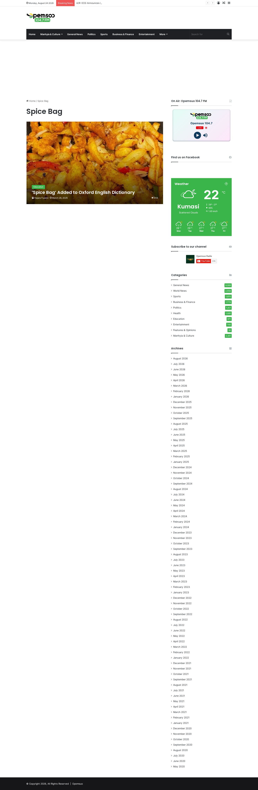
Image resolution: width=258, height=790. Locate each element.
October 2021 (180, 674)
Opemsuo (77, 783)
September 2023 (182, 548)
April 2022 (179, 641)
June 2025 (179, 434)
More (162, 34)
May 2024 (179, 505)
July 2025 (178, 429)
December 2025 (182, 402)
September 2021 (182, 679)
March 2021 (180, 712)
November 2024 (182, 472)
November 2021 (182, 668)
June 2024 (179, 500)
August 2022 (180, 619)
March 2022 (180, 646)
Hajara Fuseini (41, 198)
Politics (91, 34)
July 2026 (178, 364)
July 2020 (178, 755)
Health (177, 313)
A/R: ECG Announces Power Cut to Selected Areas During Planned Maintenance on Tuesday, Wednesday (134, 3)
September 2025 (182, 418)
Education (178, 318)
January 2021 (180, 723)
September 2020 (182, 744)
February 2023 (181, 587)
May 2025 (179, 440)
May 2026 (179, 374)
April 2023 (179, 576)
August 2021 (180, 684)
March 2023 (180, 581)
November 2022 (182, 603)
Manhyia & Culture (50, 34)
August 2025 (180, 423)
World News (180, 290)
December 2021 (182, 663)
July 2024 (178, 494)
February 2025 (181, 456)
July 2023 (178, 559)
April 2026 (179, 380)
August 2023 (180, 554)
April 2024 (179, 510)
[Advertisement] (129, 69)
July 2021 (178, 690)
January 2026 (181, 396)
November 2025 (182, 407)
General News (75, 34)
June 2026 (179, 369)
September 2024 (182, 483)
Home (32, 34)
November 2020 (182, 733)
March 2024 (180, 516)
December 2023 (182, 532)
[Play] (197, 135)
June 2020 (179, 761)
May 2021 (178, 701)
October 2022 (181, 608)
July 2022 (178, 625)
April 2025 (179, 445)
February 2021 (181, 717)
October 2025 (181, 412)
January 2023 (181, 592)
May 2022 (179, 636)
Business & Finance (123, 34)
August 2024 (180, 489)
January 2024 (181, 527)
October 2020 (181, 739)
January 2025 (181, 461)
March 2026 (180, 385)
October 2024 (181, 478)
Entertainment (147, 34)
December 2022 (182, 597)
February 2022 (181, 652)
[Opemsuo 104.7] (40, 17)
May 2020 (179, 766)
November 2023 (182, 538)
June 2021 (179, 695)
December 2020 (182, 728)
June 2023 (179, 565)
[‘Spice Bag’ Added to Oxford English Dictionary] (95, 163)
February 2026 (181, 391)
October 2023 (181, 543)
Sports (104, 34)
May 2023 (179, 570)
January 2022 (181, 657)
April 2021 (178, 706)
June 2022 (179, 630)
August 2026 (180, 358)
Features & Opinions (184, 330)
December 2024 (182, 467)
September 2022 (182, 614)
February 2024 (181, 521)
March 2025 (180, 451)
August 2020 (180, 750)
